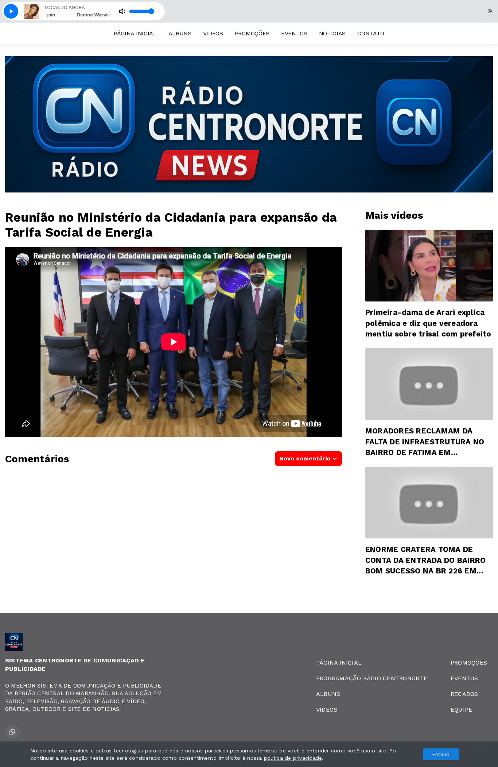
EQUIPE (461, 709)
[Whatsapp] (489, 11)
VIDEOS (213, 33)
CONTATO (370, 33)
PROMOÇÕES (252, 33)
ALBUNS (179, 33)
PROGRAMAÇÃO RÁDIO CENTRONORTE (371, 678)
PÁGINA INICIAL (135, 33)
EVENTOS (294, 33)
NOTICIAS (332, 33)
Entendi (441, 754)
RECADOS (464, 693)
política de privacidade (293, 758)
